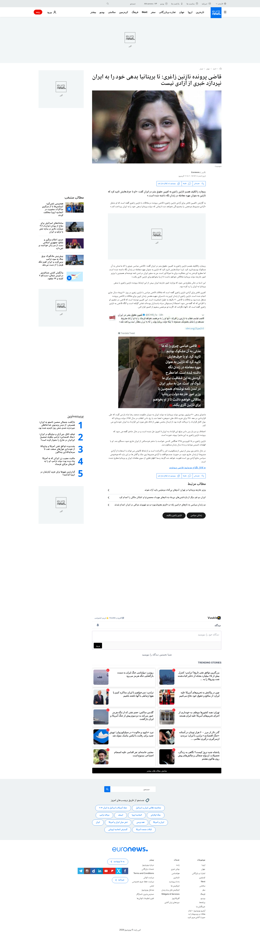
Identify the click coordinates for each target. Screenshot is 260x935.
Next (144, 12)
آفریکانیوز (176, 898)
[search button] (107, 3)
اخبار (214, 69)
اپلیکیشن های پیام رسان (170, 890)
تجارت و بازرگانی (167, 12)
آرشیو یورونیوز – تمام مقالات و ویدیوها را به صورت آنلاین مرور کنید (196, 914)
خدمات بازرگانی (148, 869)
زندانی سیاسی (196, 515)
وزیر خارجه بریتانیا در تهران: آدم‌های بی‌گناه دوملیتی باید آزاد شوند (175, 490)
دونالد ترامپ (104, 815)
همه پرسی (140, 822)
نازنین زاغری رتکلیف (174, 515)
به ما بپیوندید (174, 882)
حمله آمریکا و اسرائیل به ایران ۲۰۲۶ (113, 808)
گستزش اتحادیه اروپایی (117, 830)
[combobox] (123, 3)
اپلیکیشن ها (175, 886)
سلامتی (112, 12)
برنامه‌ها (202, 902)
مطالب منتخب (74, 198)
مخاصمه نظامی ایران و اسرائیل (148, 808)
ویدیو (102, 12)
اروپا (190, 12)
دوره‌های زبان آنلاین (172, 902)
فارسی (220, 3)
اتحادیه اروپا (137, 815)
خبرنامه (121, 880)
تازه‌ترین (200, 12)
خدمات (177, 860)
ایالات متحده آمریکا (144, 830)
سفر (153, 12)
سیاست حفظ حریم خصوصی (143, 882)
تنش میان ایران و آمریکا (118, 822)
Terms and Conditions (143, 873)
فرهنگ (135, 12)
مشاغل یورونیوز (148, 890)
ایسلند (120, 815)
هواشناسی (176, 873)
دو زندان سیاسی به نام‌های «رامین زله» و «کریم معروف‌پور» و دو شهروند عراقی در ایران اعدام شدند (160, 504)
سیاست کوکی (148, 878)
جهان (181, 12)
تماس (152, 886)
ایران (201, 69)
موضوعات (201, 860)
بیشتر (151, 860)
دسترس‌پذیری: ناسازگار (145, 894)
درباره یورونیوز (148, 865)
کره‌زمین (123, 12)
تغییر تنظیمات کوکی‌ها (145, 898)
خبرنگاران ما (200, 907)
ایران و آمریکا (158, 822)
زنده (38, 12)
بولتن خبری (175, 869)
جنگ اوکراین (156, 815)
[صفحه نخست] (220, 69)
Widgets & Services (170, 894)
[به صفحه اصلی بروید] (216, 12)
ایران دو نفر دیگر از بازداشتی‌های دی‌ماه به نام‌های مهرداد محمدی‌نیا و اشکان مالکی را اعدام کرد (162, 497)
